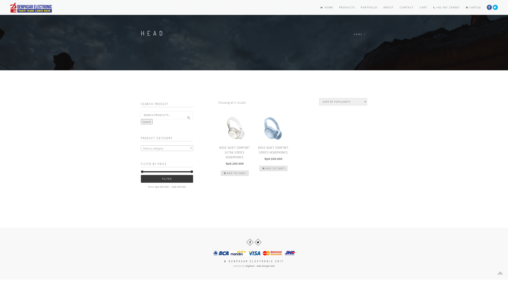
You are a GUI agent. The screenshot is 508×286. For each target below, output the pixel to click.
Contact (407, 7)
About (388, 7)
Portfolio (369, 7)
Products (347, 7)
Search (146, 122)
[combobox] (167, 148)
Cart (423, 7)
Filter (167, 179)
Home (328, 7)
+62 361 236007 (447, 7)
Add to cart (236, 173)
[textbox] (167, 148)
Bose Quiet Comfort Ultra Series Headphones (234, 152)
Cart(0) (474, 7)
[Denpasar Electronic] (22, 7)
